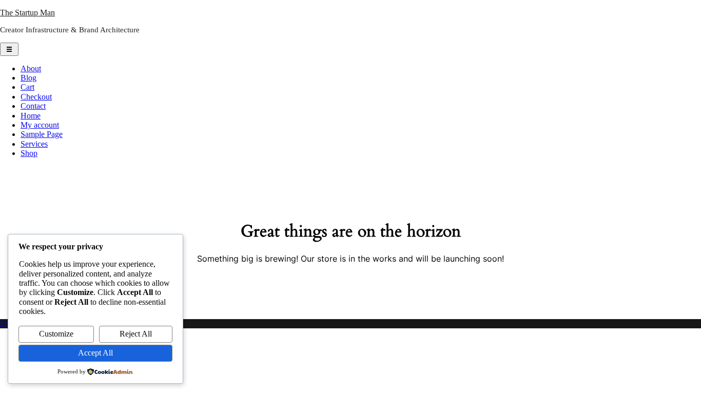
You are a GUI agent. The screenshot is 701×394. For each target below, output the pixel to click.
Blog (28, 77)
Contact (33, 106)
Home (31, 115)
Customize (56, 333)
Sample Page (42, 134)
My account (40, 125)
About (31, 68)
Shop (29, 153)
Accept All (95, 352)
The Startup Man (27, 12)
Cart (27, 87)
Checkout (36, 96)
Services (34, 144)
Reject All (136, 333)
